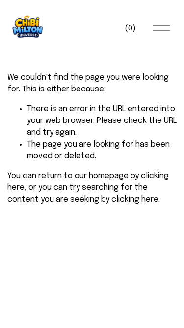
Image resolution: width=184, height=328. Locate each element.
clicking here (134, 199)
